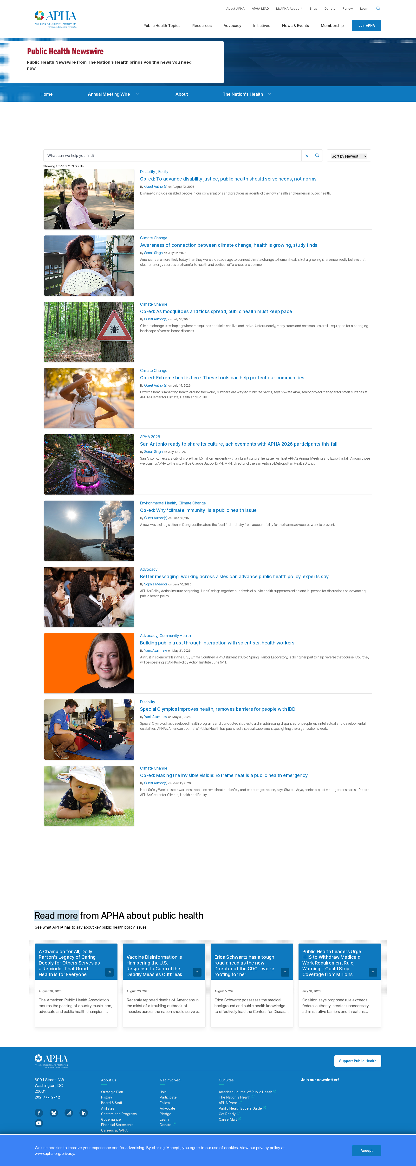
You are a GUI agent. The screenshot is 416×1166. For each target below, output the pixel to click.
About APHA (235, 8)
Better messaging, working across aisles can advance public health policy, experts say (234, 576)
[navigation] (46, 94)
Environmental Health (158, 503)
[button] (137, 94)
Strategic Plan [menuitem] (112, 1092)
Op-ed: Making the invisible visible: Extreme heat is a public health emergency (224, 775)
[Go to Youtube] (39, 1123)
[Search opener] (378, 9)
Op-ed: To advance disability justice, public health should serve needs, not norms (228, 179)
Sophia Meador (155, 584)
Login (364, 8)
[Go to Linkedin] (83, 1113)
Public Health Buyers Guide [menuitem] (240, 1108)
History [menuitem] (106, 1097)
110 (246, 844)
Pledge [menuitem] (165, 1114)
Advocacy (148, 569)
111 (255, 844)
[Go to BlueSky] (54, 1113)
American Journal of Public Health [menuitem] (245, 1092)
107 (218, 844)
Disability (148, 171)
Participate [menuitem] (168, 1097)
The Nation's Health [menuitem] (234, 1097)
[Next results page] (267, 844)
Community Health (175, 635)
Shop (313, 8)
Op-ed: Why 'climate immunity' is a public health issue (198, 510)
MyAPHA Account (289, 8)
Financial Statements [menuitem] (117, 1125)
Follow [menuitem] (165, 1103)
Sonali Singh (153, 253)
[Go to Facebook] (39, 1113)
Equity (163, 171)
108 (228, 844)
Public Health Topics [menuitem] (161, 25)
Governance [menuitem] (111, 1119)
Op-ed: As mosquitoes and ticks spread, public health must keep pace (216, 311)
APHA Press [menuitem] (228, 1103)
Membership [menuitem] (332, 25)
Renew (348, 8)
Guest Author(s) (155, 186)
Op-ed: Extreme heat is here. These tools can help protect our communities (222, 378)
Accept (367, 1150)
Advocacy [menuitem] (232, 25)
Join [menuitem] (163, 1092)
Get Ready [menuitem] (227, 1114)
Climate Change (153, 237)
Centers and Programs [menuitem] (119, 1114)
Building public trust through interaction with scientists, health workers (217, 643)
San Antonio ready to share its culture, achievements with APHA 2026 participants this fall (238, 444)
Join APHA (366, 25)
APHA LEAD (260, 8)
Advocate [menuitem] (167, 1108)
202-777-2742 (47, 1097)
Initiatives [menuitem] (261, 25)
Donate (330, 8)
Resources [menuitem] (202, 25)
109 (237, 844)
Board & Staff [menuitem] (111, 1103)
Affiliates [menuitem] (107, 1108)
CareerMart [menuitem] (228, 1119)
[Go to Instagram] (69, 1113)
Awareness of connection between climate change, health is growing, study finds (229, 245)
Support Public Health (358, 1061)
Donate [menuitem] (165, 1125)
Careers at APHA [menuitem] (114, 1130)
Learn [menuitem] (164, 1119)
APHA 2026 (150, 436)
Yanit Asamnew (155, 650)
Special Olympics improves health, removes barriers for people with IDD (218, 709)
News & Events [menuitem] (295, 25)
